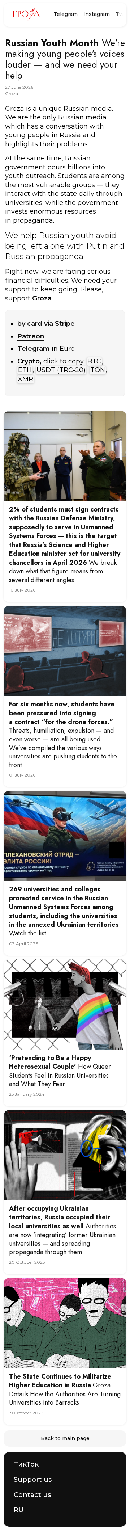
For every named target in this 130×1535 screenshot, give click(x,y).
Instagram (96, 14)
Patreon (30, 336)
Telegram (65, 14)
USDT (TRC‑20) (61, 370)
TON (97, 370)
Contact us (32, 1495)
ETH (25, 370)
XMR (25, 379)
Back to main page (65, 1438)
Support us (33, 1480)
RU (19, 1510)
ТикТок (26, 1464)
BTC (94, 361)
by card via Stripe (46, 324)
